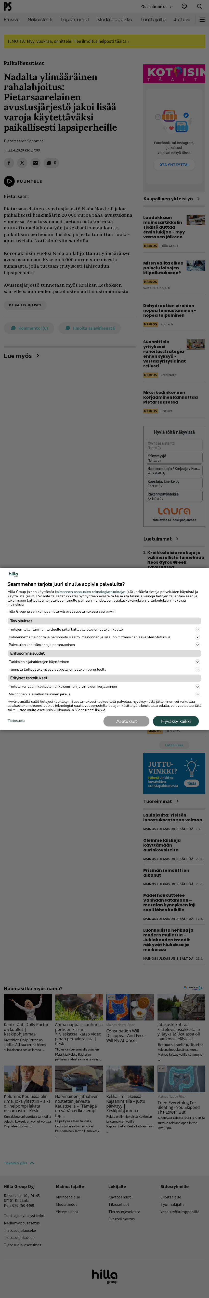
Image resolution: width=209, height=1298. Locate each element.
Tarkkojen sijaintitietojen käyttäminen (39, 661)
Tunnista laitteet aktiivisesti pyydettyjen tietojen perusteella (57, 669)
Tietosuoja (16, 721)
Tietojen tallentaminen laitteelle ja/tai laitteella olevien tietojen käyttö (66, 629)
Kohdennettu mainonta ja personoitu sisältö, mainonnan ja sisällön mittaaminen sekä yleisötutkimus (90, 636)
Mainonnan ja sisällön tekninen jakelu (39, 694)
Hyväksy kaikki (176, 721)
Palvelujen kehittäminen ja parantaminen (42, 644)
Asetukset (126, 721)
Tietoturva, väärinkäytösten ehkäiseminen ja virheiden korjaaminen (63, 686)
